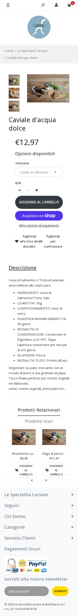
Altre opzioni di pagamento (39, 225)
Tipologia (22, 163)
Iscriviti (60, 591)
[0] (69, 5)
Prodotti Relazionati (39, 410)
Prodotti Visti (39, 421)
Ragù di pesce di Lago (58, 453)
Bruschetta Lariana (26, 453)
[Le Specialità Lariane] (39, 28)
